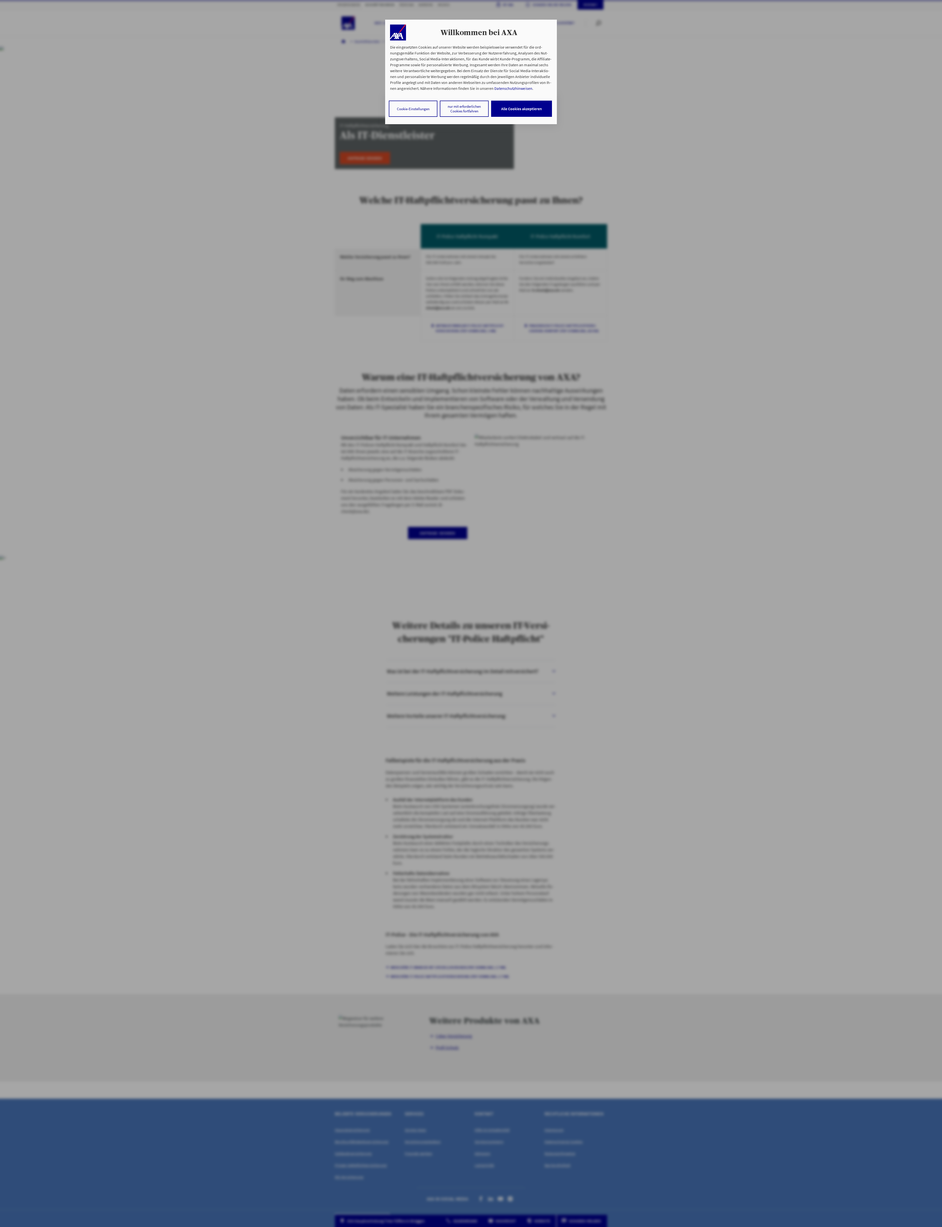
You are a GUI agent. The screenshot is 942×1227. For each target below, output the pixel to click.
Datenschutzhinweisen (513, 88)
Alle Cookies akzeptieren (521, 108)
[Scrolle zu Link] (398, 32)
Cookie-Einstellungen (413, 109)
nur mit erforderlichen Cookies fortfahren (464, 108)
